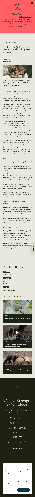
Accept (23, 490)
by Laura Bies (7, 61)
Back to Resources (10, 43)
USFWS (19, 85)
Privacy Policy (21, 486)
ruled (19, 91)
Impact (17, 437)
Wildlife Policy (17, 442)
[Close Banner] (32, 3)
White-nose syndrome (10, 290)
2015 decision (26, 94)
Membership (17, 418)
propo (17, 147)
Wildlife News (6, 59)
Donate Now (17, 448)
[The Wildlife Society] (17, 388)
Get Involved (17, 427)
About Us (17, 432)
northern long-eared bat (14, 96)
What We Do (17, 422)
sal (20, 147)
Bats (4, 281)
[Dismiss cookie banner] (29, 466)
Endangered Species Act (23, 100)
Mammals (5, 284)
